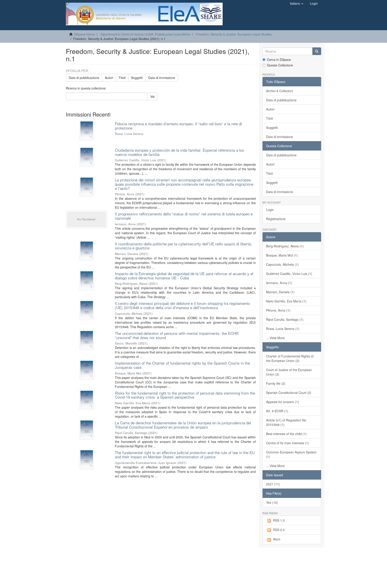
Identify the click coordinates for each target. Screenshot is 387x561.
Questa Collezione (280, 65)
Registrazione (276, 219)
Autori (109, 77)
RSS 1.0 (279, 520)
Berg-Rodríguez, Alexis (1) (285, 246)
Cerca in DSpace (279, 59)
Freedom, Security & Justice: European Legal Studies (234, 34)
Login (270, 209)
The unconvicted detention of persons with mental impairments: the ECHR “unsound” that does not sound (177, 335)
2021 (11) (273, 484)
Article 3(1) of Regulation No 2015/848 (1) (286, 422)
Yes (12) (272, 502)
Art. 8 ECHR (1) (277, 411)
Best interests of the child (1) (286, 433)
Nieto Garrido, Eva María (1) (286, 301)
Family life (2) (275, 383)
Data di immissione (161, 77)
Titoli (122, 77)
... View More (275, 338)
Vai (152, 96)
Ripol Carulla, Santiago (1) (284, 319)
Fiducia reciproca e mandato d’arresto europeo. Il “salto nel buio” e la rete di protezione (178, 126)
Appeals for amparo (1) (282, 402)
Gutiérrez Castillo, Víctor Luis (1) (289, 273)
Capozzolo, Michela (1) (282, 264)
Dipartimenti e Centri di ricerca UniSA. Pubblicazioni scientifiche (145, 34)
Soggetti (137, 77)
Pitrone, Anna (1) (278, 310)
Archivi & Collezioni (279, 91)
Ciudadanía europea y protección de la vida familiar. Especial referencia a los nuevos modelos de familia (179, 152)
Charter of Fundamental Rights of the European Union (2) (290, 358)
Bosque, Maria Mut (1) (282, 255)
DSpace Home (84, 34)
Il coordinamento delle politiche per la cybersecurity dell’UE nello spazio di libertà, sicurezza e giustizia (183, 246)
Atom (276, 539)
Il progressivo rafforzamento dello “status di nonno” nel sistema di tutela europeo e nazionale (184, 216)
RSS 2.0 (279, 529)
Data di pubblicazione (84, 77)
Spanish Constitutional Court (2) (288, 392)
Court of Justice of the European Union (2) (289, 372)
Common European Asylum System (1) (291, 454)
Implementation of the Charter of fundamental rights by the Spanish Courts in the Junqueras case (182, 365)
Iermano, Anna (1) (279, 282)
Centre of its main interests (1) (287, 443)
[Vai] (316, 51)
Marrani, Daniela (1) (280, 292)
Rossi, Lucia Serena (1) (282, 328)
